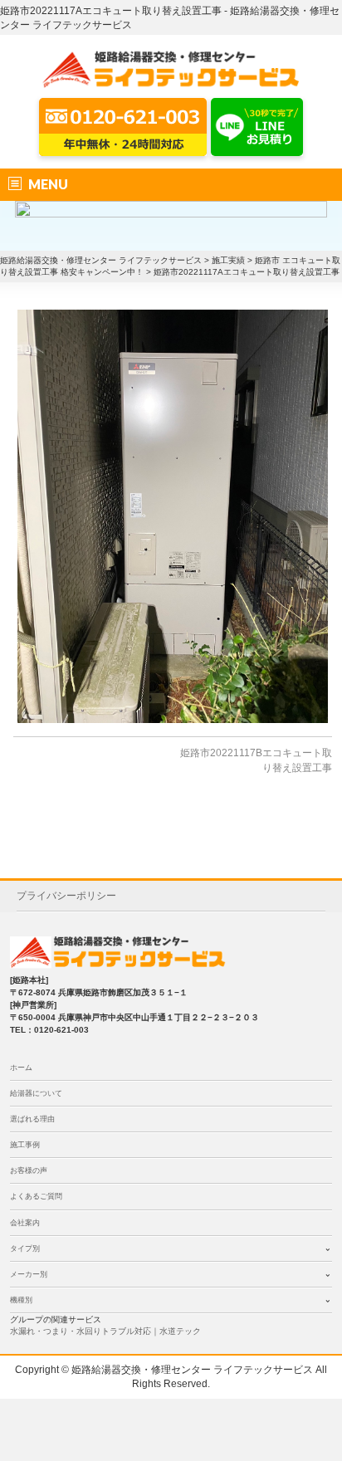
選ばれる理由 (32, 1119)
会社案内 (25, 1223)
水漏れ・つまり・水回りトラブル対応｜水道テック (105, 1331)
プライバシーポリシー (66, 896)
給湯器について (36, 1093)
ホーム (21, 1067)
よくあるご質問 (36, 1196)
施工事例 (25, 1145)
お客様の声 (28, 1170)
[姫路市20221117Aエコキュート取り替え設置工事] (172, 516)
